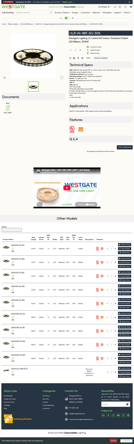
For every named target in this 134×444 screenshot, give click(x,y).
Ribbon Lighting (14, 24)
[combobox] (32, 12)
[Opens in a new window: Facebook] (108, 415)
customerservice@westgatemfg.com (80, 419)
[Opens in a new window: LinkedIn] (103, 415)
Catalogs (7, 405)
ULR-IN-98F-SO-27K (18, 314)
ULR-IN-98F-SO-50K (18, 355)
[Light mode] (72, 18)
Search (4, 227)
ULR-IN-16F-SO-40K (18, 286)
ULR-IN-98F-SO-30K (96, 24)
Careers (45, 402)
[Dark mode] (61, 18)
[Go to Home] (13, 6)
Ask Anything (8, 12)
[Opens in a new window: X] (123, 415)
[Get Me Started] (115, 7)
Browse (58, 12)
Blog (5, 408)
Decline (113, 441)
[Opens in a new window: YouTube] (118, 415)
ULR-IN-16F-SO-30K (18, 259)
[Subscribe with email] (127, 404)
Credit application (48, 405)
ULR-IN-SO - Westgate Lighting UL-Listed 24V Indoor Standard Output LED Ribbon (62, 24)
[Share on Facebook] (79, 58)
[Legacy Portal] (120, 6)
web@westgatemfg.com (77, 414)
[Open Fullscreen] (61, 77)
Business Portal (9, 402)
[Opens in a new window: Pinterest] (128, 415)
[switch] (67, 18)
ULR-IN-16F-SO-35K (17, 272)
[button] (97, 12)
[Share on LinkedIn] (83, 58)
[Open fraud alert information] (125, 6)
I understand (126, 441)
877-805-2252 (74, 408)
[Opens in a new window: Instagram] (113, 415)
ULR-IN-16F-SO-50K (18, 300)
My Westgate (8, 396)
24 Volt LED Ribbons (28, 24)
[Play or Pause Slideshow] (4, 77)
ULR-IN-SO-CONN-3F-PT (19, 368)
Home (5, 24)
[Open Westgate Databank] (131, 6)
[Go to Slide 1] (33, 86)
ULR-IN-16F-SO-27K (17, 245)
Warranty (46, 399)
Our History (46, 396)
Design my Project (10, 399)
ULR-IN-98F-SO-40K (18, 341)
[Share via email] (74, 58)
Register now (68, 2)
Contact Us (46, 408)
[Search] (51, 12)
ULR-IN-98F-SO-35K (18, 327)
